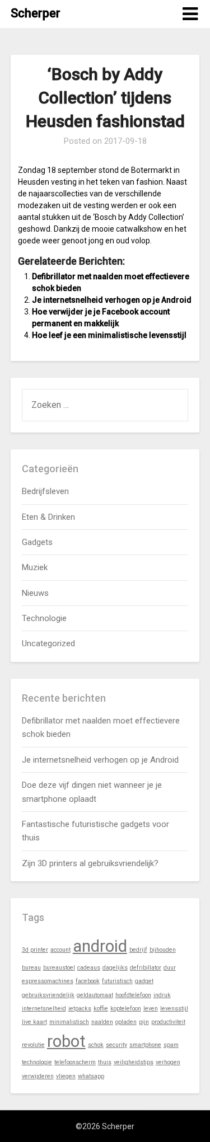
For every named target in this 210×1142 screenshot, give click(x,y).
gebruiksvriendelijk (48, 995)
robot (66, 1041)
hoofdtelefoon (133, 995)
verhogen (168, 1062)
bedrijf (138, 949)
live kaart (34, 1022)
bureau (31, 967)
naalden (102, 1022)
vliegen (66, 1076)
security (116, 1045)
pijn (144, 1022)
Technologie (44, 618)
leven (150, 1008)
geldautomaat (95, 995)
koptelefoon (125, 1008)
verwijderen (38, 1076)
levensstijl (174, 1008)
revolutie (33, 1045)
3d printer (35, 949)
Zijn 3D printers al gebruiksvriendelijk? (90, 863)
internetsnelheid (44, 1008)
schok (96, 1045)
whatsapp (91, 1076)
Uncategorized (48, 643)
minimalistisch (69, 1022)
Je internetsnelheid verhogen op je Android (112, 299)
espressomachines (47, 981)
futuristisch (117, 981)
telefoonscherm (75, 1062)
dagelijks (115, 967)
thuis (104, 1062)
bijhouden (163, 949)
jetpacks (79, 1008)
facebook (88, 981)
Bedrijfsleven (45, 491)
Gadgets (37, 542)
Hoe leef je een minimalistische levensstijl (109, 335)
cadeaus (88, 967)
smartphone (145, 1045)
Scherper (35, 13)
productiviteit (168, 1022)
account (60, 949)
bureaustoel (59, 967)
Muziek (35, 567)
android (100, 946)
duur (170, 967)
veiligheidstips (133, 1062)
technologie (37, 1062)
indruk (162, 995)
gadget (144, 981)
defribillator (145, 967)
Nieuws (35, 593)
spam (171, 1045)
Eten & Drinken (48, 517)
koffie (101, 1008)
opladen (126, 1022)
